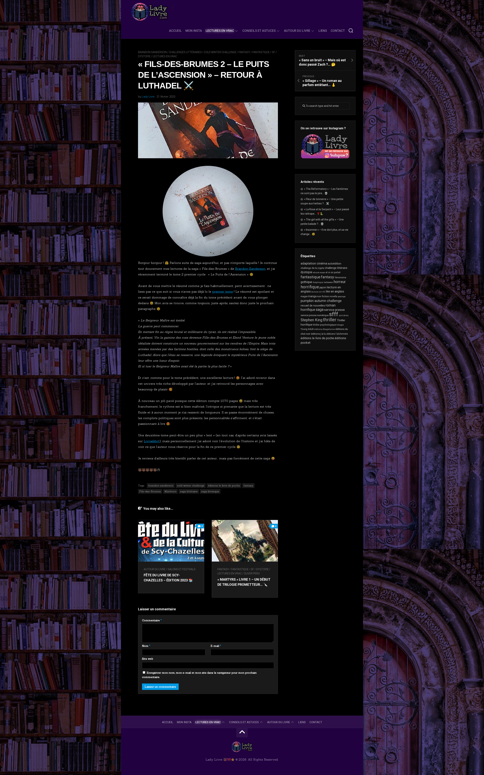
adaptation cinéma (314, 263)
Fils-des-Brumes (150, 491)
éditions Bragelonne (324, 329)
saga (319, 309)
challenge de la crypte (312, 268)
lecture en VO (318, 292)
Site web (147, 658)
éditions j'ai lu (318, 333)
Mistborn (170, 491)
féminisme (340, 277)
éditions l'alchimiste (337, 334)
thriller (329, 319)
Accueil (175, 31)
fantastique (310, 277)
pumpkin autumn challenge (321, 301)
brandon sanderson (160, 485)
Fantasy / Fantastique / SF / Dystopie (243, 569)
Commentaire (152, 620)
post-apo (341, 296)
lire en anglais (335, 291)
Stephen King (311, 320)
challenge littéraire (336, 267)
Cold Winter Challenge (220, 52)
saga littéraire (189, 491)
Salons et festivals (181, 569)
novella (333, 296)
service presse (334, 310)
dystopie (306, 272)
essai (322, 272)
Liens (323, 31)
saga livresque (210, 491)
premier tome (222, 291)
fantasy (248, 485)
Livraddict (152, 441)
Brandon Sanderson (152, 52)
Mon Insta (193, 31)
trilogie (340, 324)
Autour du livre (297, 31)
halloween (328, 282)
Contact (338, 31)
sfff (333, 314)
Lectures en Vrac (220, 31)
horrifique (310, 286)
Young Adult (307, 329)
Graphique (318, 282)
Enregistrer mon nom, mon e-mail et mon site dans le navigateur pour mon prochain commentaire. (199, 675)
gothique (306, 282)
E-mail (216, 646)
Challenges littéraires (185, 52)
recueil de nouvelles (313, 305)
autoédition (334, 263)
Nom (146, 646)
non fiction (323, 296)
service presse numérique (315, 315)
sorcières (343, 315)
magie (304, 296)
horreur (340, 281)
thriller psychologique (324, 324)
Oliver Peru (252, 573)
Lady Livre (148, 96)
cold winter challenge (190, 485)
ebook (316, 272)
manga (312, 296)
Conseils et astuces (259, 31)
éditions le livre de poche (224, 485)
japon (323, 287)
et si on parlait (333, 272)
